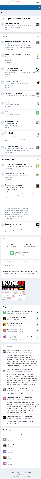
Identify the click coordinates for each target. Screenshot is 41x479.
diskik (9, 463)
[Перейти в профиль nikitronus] (37, 112)
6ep (9, 438)
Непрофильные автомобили (17, 93)
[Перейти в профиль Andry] (37, 55)
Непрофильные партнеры (14, 70)
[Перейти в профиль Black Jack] (4, 445)
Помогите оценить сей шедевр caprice (19, 311)
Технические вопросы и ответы (18, 41)
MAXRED (5, 273)
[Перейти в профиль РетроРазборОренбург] (37, 165)
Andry (10, 371)
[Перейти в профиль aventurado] (37, 82)
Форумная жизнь (12, 23)
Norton (9, 325)
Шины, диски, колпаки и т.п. (15, 187)
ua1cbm (11, 271)
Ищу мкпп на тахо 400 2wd (15, 330)
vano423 (11, 399)
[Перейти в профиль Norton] (4, 324)
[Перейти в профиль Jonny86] (37, 69)
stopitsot (5, 275)
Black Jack (11, 445)
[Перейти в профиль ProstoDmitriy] (12, 253)
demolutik (10, 451)
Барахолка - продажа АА (15, 164)
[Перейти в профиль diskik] (4, 463)
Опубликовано (22, 352)
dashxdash (24, 271)
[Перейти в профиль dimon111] (4, 457)
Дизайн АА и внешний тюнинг (17, 55)
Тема (18, 472)
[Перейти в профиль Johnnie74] (4, 336)
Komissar (5, 271)
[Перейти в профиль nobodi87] (37, 42)
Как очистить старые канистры (17, 388)
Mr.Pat (36, 273)
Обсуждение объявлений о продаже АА (19, 166)
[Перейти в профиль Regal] (37, 103)
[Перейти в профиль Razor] (37, 186)
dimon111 (10, 457)
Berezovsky (12, 273)
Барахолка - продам (13, 185)
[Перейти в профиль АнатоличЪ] (37, 93)
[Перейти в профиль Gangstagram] (37, 122)
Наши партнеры (11, 68)
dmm (10, 418)
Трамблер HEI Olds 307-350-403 (17, 317)
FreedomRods (10, 133)
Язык (11, 472)
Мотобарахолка (12, 123)
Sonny (34, 271)
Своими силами (11, 82)
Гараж (4, 37)
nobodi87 (11, 390)
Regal (17, 273)
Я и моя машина (11, 146)
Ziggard (9, 331)
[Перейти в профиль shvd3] (37, 224)
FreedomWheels (11, 122)
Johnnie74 (10, 339)
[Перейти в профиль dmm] (4, 417)
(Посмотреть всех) (8, 265)
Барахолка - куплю (13, 224)
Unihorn (27, 273)
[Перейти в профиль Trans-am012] (37, 174)
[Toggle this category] (38, 19)
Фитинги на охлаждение (14, 323)
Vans (7, 102)
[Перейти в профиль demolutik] (4, 451)
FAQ (8, 43)
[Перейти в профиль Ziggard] (4, 330)
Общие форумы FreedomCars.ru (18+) (16, 19)
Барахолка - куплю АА (14, 174)
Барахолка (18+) (8, 159)
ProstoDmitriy (19, 254)
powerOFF (17, 271)
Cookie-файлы (26, 472)
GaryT (30, 271)
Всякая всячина (12, 189)
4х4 (6, 112)
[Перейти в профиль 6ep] (4, 439)
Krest (31, 273)
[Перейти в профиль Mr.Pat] (37, 24)
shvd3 (8, 319)
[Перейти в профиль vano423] (4, 398)
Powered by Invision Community (21, 476)
